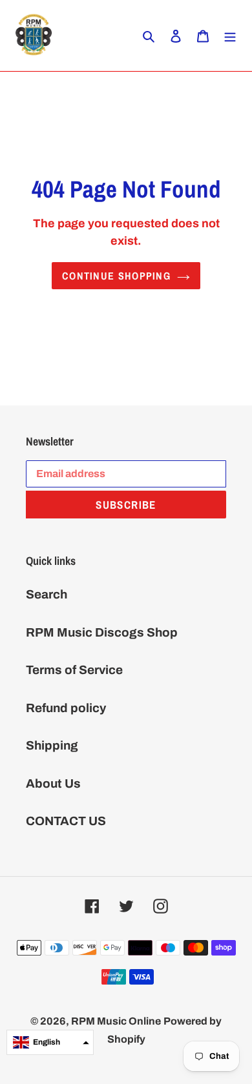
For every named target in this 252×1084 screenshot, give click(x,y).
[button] (50, 1042)
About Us (53, 783)
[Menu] (230, 36)
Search (46, 594)
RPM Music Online (116, 1021)
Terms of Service (74, 670)
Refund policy (66, 708)
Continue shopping (116, 276)
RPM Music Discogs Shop (102, 632)
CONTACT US (66, 821)
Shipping (52, 745)
